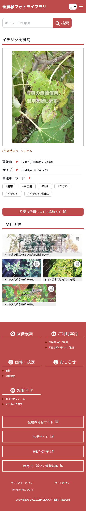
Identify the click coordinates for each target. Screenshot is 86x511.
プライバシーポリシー (23, 482)
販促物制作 (41, 451)
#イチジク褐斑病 (38, 194)
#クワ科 (63, 186)
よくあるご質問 (14, 404)
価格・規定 (25, 362)
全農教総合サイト (40, 422)
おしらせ (68, 362)
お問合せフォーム (15, 398)
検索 (64, 23)
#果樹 (45, 186)
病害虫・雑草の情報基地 (40, 465)
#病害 (9, 186)
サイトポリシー (63, 482)
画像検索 (25, 333)
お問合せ (25, 390)
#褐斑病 (27, 186)
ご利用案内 (68, 333)
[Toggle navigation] (80, 7)
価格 (8, 370)
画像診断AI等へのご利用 (62, 347)
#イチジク (12, 194)
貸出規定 (10, 375)
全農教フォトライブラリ (24, 6)
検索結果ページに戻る (18, 151)
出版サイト (41, 436)
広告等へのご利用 (58, 342)
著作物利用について (23, 489)
